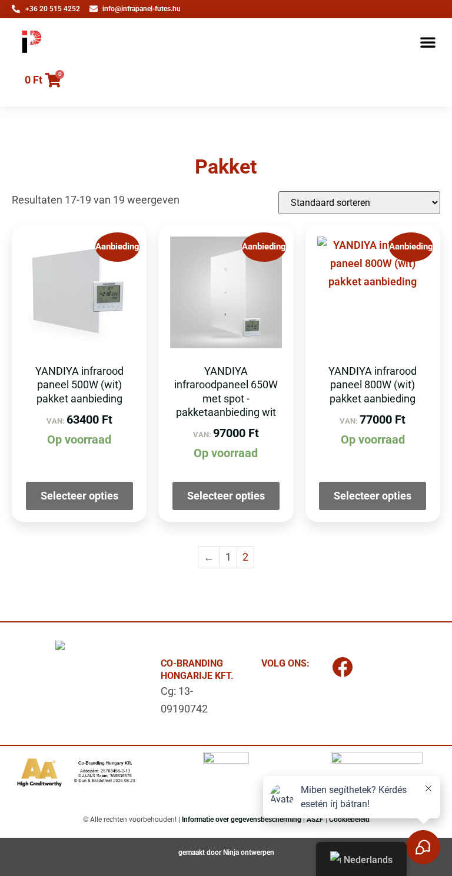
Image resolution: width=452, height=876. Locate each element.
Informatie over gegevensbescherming (241, 819)
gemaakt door (200, 852)
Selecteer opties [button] (79, 495)
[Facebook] (342, 666)
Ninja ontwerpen (248, 852)
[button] (428, 41)
